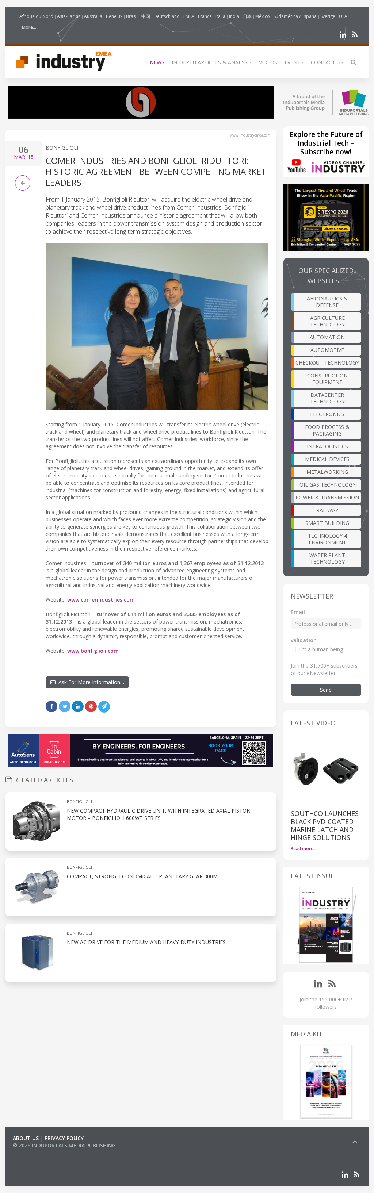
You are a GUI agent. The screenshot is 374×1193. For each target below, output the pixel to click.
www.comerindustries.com (101, 599)
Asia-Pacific (68, 16)
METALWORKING (327, 471)
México (262, 16)
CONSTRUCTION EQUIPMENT (327, 378)
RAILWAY (327, 510)
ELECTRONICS (327, 414)
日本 (247, 16)
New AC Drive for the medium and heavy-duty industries (146, 942)
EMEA (188, 16)
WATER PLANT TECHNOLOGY (327, 558)
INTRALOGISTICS (327, 446)
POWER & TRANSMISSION (327, 497)
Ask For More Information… (90, 682)
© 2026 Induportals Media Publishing (64, 1145)
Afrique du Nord (36, 16)
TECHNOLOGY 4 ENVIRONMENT (327, 539)
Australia (93, 16)
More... (29, 27)
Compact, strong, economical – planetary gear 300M (142, 876)
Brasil (132, 16)
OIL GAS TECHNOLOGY (327, 484)
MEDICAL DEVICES (327, 459)
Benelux (114, 16)
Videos (268, 62)
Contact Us (327, 62)
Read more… (304, 848)
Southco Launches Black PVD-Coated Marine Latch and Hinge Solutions (325, 825)
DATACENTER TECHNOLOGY (327, 398)
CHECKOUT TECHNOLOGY (327, 362)
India (234, 16)
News (157, 62)
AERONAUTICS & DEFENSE (327, 301)
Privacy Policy (64, 1138)
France (205, 16)
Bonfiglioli (62, 147)
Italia (220, 16)
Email (298, 612)
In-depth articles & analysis (212, 62)
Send (326, 689)
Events (294, 62)
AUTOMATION (327, 337)
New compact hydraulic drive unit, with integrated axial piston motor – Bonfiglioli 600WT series (159, 814)
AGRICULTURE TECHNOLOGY (327, 321)
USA (343, 16)
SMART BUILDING (327, 522)
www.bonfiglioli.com (93, 650)
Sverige (327, 16)
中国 (145, 16)
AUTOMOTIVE (327, 349)
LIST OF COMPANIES (37, 1152)
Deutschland (167, 16)
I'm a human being (321, 649)
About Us (26, 1138)
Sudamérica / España (295, 16)
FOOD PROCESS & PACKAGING (327, 430)
